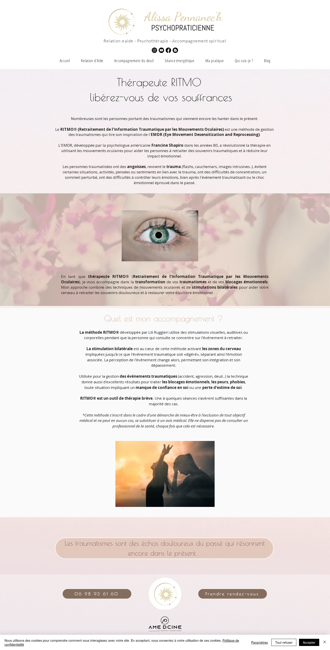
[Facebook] (168, 50)
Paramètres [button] (259, 642)
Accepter (309, 642)
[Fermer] (324, 642)
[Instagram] (154, 50)
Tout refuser (284, 642)
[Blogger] (175, 50)
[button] (134, 60)
